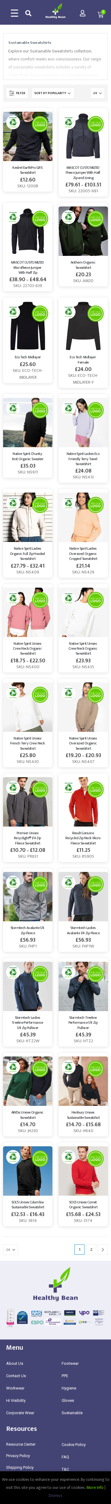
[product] (27, 136)
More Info (95, 1487)
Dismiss (55, 1495)
